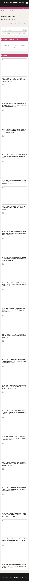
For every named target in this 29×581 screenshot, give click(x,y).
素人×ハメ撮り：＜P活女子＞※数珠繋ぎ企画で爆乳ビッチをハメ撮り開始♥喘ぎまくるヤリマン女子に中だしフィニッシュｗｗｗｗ (14, 156)
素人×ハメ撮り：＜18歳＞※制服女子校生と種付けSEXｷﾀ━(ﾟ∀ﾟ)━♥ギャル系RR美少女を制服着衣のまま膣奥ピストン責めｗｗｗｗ (14, 412)
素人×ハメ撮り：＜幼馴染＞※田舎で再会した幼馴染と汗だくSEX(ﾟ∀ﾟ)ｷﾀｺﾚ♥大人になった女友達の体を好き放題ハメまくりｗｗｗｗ (14, 182)
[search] (25, 30)
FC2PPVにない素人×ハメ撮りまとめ (14, 3)
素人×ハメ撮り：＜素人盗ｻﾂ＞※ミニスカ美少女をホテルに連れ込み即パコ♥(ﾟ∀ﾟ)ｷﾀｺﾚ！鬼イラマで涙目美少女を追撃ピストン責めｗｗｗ (14, 361)
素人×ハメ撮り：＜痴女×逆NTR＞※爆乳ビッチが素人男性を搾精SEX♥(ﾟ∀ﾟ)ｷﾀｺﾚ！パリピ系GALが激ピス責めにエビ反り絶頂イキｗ (14, 79)
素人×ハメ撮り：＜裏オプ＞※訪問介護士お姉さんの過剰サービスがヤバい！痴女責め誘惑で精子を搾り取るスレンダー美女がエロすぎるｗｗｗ (14, 387)
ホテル (13, 33)
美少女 (4, 33)
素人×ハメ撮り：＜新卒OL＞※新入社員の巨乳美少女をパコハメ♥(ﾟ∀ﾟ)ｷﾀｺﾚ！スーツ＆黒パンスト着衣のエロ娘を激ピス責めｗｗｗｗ (14, 438)
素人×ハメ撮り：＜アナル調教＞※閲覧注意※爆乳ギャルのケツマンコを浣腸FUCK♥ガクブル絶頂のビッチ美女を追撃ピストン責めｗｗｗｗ (14, 131)
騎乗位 (8, 33)
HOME (3, 10)
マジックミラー (18, 33)
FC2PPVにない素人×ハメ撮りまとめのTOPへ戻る (14, 23)
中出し (24, 33)
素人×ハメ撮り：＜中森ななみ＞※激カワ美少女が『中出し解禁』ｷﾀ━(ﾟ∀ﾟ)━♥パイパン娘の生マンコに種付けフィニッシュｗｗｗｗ (14, 207)
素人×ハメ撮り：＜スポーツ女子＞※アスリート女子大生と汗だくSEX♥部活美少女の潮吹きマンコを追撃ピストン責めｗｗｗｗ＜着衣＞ (14, 515)
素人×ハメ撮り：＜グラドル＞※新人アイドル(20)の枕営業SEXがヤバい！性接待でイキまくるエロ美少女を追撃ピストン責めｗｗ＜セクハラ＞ (14, 284)
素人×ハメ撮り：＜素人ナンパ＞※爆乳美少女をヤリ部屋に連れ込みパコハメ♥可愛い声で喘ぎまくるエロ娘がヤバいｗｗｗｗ (14, 310)
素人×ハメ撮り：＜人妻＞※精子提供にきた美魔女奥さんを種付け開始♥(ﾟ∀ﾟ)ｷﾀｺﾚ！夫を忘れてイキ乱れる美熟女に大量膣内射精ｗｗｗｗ (14, 259)
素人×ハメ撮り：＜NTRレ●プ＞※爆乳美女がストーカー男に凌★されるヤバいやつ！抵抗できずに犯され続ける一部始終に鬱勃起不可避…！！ (14, 105)
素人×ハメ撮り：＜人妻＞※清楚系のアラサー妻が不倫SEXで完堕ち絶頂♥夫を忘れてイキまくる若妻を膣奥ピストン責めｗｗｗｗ (14, 233)
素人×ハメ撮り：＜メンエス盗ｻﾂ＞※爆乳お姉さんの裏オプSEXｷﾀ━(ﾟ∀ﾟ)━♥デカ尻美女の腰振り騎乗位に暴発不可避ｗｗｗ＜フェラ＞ (14, 335)
